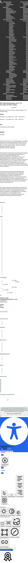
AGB (24, 404)
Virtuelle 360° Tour (7, 335)
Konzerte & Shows (7, 344)
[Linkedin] (6, 311)
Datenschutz (18, 404)
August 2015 (6, 270)
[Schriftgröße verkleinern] (2, 455)
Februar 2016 (6, 263)
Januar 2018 (6, 236)
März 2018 (5, 234)
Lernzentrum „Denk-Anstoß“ (10, 358)
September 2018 (7, 228)
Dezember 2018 (7, 224)
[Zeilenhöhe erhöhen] (2, 468)
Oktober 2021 (6, 219)
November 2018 (7, 226)
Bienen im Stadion (7, 362)
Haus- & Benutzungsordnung (8, 406)
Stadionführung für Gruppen (9, 333)
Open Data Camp (7, 280)
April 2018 (5, 232)
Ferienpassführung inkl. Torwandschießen (13, 337)
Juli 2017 (5, 245)
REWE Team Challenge (8, 281)
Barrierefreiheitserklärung (9, 373)
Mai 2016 (5, 261)
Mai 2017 (5, 247)
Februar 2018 (6, 235)
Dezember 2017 (7, 238)
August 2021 (6, 220)
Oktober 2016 (6, 254)
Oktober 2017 (6, 240)
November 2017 (7, 239)
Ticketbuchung (6, 324)
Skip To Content (4, 548)
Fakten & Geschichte (8, 357)
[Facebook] (0, 311)
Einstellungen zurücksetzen (7, 549)
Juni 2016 (5, 259)
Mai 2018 (5, 231)
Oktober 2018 (6, 227)
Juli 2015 (5, 272)
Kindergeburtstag (7, 349)
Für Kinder (5, 208)
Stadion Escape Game (8, 347)
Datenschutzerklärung (8, 370)
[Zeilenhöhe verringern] (2, 473)
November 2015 (7, 266)
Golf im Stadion (7, 348)
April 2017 (5, 249)
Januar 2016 (6, 265)
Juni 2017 (5, 246)
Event (4, 206)
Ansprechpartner (7, 368)
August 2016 (6, 257)
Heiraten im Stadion (7, 351)
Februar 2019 (6, 223)
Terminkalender (6, 321)
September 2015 (7, 269)
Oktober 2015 (6, 267)
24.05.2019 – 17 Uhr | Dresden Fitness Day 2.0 (14, 283)
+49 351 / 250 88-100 (9, 304)
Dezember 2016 (7, 253)
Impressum (5, 372)
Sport (4, 212)
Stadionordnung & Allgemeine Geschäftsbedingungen (10, 360)
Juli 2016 (5, 258)
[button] (0, 416)
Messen (18, 107)
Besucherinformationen (8, 369)
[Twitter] (2, 311)
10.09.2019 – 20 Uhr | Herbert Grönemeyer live (14, 288)
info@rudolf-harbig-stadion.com (11, 307)
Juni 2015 (5, 273)
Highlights (5, 323)
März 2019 (5, 222)
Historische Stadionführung (9, 334)
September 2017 (7, 242)
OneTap (9, 448)
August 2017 (6, 243)
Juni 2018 (5, 230)
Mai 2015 (5, 274)
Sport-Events (6, 343)
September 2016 (7, 255)
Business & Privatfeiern (8, 345)
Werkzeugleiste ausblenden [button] (6, 451)
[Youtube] (5, 311)
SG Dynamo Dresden (8, 210)
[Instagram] (3, 311)
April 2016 (5, 262)
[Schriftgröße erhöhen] (2, 449)
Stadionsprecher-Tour (8, 331)
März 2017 (5, 250)
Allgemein (5, 205)
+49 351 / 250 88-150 (8, 306)
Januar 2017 (6, 251)
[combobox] (14, 411)
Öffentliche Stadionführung (9, 330)
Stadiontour (5, 213)
